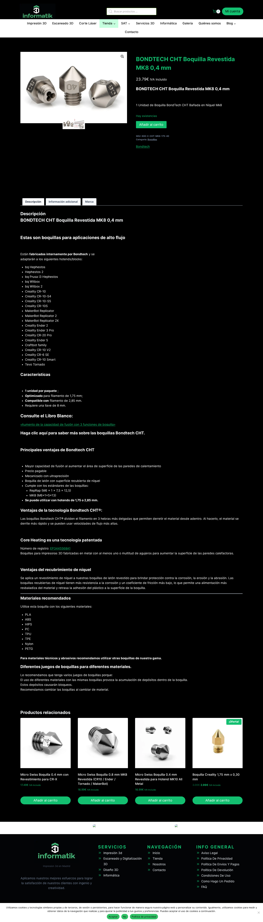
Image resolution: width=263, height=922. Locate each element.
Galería (187, 23)
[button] (122, 56)
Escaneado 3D (62, 23)
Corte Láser (88, 23)
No (124, 916)
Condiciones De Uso (215, 875)
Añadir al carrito (151, 124)
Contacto (131, 32)
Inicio (156, 853)
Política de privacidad (144, 916)
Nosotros (159, 864)
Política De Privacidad (217, 858)
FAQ (204, 887)
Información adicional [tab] (63, 201)
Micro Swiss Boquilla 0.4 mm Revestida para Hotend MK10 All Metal (158, 779)
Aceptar (113, 916)
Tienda (158, 858)
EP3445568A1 (60, 548)
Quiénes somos (210, 23)
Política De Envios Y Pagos (220, 864)
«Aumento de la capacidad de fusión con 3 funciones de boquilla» (67, 424)
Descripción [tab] (33, 201)
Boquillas (152, 139)
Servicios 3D (145, 23)
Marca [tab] (89, 201)
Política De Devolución (217, 870)
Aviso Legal (209, 853)
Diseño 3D (110, 870)
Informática (168, 23)
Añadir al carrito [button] (45, 800)
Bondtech (143, 146)
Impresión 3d (112, 853)
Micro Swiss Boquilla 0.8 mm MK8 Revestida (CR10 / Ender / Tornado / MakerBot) (102, 779)
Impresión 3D (37, 23)
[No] (258, 912)
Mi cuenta (232, 11)
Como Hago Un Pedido (217, 881)
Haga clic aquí (33, 433)
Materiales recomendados (45, 598)
